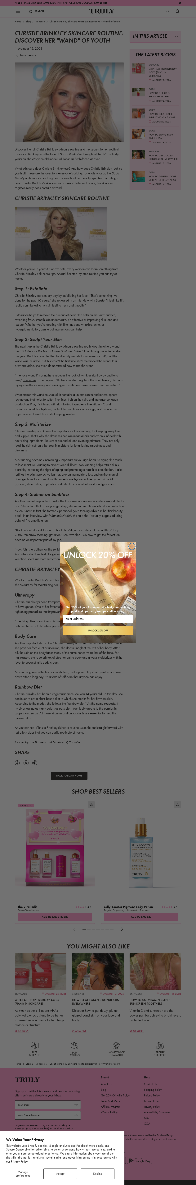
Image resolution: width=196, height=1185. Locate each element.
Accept (60, 1173)
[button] (98, 630)
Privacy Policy (19, 1161)
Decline (97, 1173)
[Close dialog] (132, 546)
